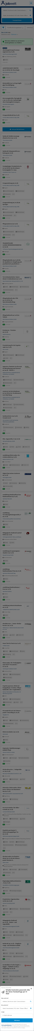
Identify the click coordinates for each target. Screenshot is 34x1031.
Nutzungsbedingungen (6, 1025)
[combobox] (15, 1001)
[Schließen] (31, 988)
